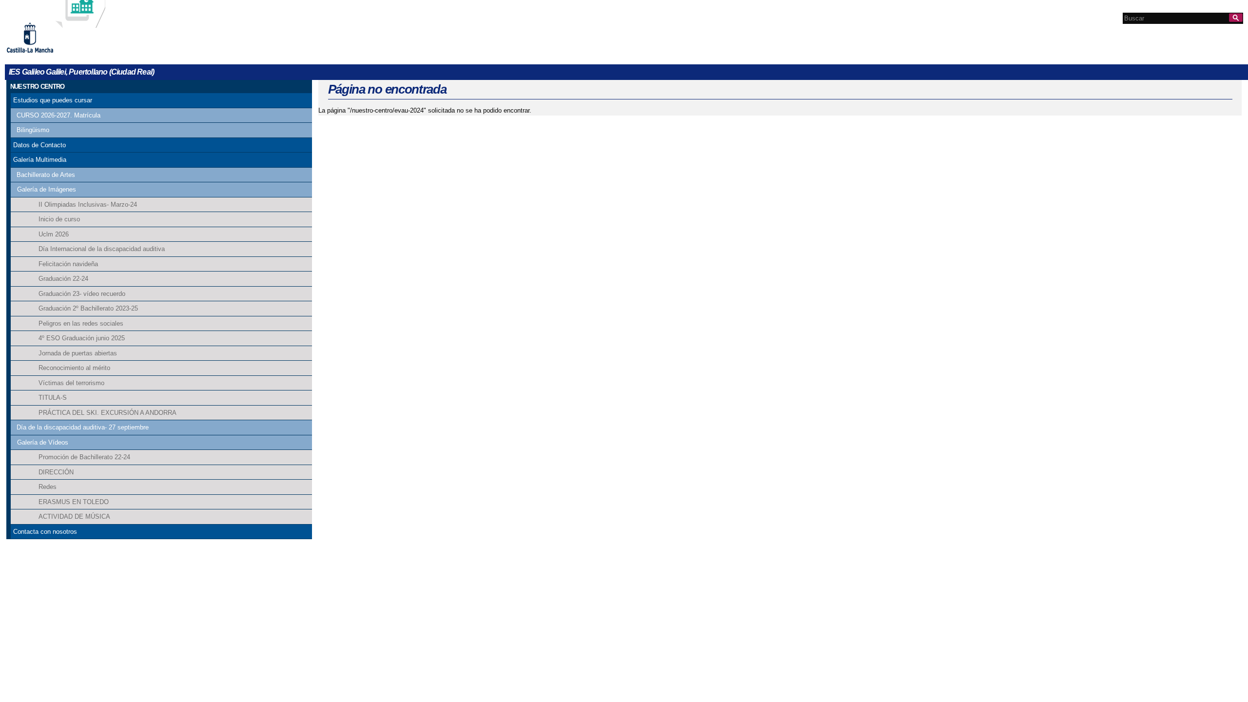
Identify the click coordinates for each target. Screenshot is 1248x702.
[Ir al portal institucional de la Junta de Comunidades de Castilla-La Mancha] (42, 56)
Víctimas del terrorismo (71, 383)
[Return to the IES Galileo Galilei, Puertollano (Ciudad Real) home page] (80, 23)
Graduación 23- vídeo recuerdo (82, 293)
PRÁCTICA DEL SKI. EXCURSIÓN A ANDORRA (107, 412)
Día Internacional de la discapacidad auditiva (102, 249)
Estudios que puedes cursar (52, 100)
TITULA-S (53, 397)
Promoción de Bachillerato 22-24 (84, 457)
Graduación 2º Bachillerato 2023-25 (88, 308)
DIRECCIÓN (56, 472)
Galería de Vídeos (42, 442)
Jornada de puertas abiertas (78, 353)
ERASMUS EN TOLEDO (74, 502)
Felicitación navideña (68, 264)
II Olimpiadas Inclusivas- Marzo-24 (88, 204)
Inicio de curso (59, 219)
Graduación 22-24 (63, 278)
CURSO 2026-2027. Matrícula (58, 115)
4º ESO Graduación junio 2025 (82, 338)
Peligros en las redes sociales (81, 323)
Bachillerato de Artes (46, 174)
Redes (48, 486)
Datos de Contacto (39, 145)
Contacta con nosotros (45, 531)
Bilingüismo (33, 130)
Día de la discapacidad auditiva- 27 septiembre (83, 427)
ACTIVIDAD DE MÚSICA (74, 516)
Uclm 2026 (54, 234)
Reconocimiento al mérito (74, 367)
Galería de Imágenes (46, 189)
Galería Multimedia (39, 159)
